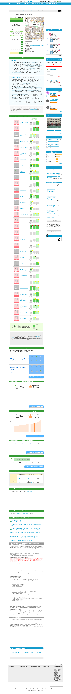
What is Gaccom (42, 1)
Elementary (38, 45)
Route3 (32, 482)
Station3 (19, 478)
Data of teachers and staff (15, 652)
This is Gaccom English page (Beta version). (56, 686)
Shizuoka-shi (55, 674)
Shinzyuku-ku (59, 130)
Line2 (28, 477)
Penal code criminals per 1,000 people (53, 173)
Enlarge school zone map (40, 40)
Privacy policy (20, 688)
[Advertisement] (41, 7)
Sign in (54, 1)
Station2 (19, 477)
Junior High (42, 45)
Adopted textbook (38, 650)
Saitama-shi (55, 670)
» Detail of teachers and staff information (35, 435)
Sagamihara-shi (56, 673)
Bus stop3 (19, 482)
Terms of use (15, 688)
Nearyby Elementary (15, 653)
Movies (34, 3)
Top (11, 3)
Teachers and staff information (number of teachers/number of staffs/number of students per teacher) (26, 528)
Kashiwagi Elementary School (51, 196)
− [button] (26, 20)
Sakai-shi (55, 677)
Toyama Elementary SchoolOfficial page (21, 513)
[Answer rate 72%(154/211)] (25, 461)
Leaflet (31, 39)
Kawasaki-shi (56, 672)
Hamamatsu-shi (56, 675)
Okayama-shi (56, 678)
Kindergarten (35, 45)
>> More (60, 111)
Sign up (49, 1)
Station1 (19, 475)
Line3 (28, 478)
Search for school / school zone (17, 10)
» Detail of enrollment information (36, 406)
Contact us (24, 688)
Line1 (28, 475)
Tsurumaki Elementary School (53, 141)
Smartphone (35, 688)
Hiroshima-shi (59, 678)
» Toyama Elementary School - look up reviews (34, 466)
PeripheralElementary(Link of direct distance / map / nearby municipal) (21, 540)
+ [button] (26, 18)
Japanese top (40, 688)
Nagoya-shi (60, 675)
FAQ (35, 1)
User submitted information (33, 109)
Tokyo (24, 10)
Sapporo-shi (55, 669)
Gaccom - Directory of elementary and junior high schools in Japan (15, 7)
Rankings (41, 3)
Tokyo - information (39, 652)
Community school (29, 491)
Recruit (31, 688)
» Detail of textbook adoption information (35, 452)
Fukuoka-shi (59, 679)
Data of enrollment (28, 650)
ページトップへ (59, 664)
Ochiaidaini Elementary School (53, 139)
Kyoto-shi (55, 676)
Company (28, 688)
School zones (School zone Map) (16, 520)
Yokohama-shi (56, 671)
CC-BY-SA (42, 39)
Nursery (31, 45)
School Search (18, 3)
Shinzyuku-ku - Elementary (30, 10)
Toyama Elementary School (50, 130)
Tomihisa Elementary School (51, 206)
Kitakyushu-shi (56, 679)
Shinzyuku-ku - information (29, 652)
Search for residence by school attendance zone (50, 688)
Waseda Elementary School (51, 210)
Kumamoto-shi (56, 680)
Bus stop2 (19, 481)
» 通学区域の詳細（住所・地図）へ (36, 376)
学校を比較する (27, 3)
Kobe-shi (58, 677)
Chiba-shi (59, 670)
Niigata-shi (60, 673)
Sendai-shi (59, 669)
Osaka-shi (58, 676)
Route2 (32, 481)
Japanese (60, 1)
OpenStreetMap (35, 39)
